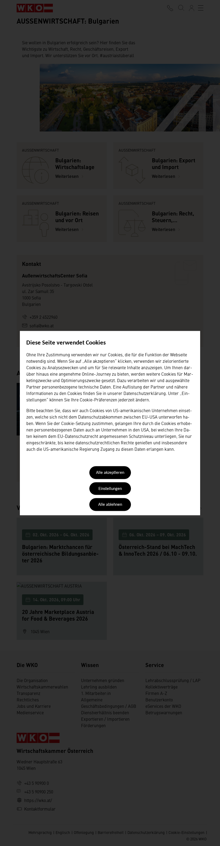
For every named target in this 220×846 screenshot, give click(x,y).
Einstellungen (110, 489)
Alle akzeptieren (110, 473)
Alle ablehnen (110, 505)
